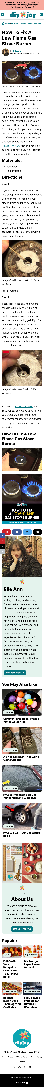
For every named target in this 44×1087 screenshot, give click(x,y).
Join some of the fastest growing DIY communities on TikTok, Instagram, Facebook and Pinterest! (22, 4)
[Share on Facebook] (2, 535)
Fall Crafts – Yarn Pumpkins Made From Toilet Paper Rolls (10, 969)
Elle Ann (17, 51)
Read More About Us (22, 929)
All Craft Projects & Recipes (15, 1052)
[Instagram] (14, 1067)
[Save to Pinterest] (2, 541)
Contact (22, 1062)
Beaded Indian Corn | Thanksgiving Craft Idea (12, 1002)
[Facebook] (19, 1067)
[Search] (41, 14)
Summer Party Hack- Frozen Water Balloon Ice (21, 720)
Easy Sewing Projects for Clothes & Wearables (32, 1002)
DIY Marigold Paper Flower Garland (32, 964)
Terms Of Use (7, 1057)
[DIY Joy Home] (23, 14)
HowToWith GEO (11, 145)
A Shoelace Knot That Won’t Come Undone (21, 758)
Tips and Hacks (25, 24)
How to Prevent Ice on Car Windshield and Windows (19, 796)
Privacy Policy (36, 1057)
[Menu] (2, 14)
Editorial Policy (22, 1057)
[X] (24, 1067)
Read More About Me (15, 673)
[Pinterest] (29, 1067)
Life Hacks (37, 24)
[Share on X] (2, 546)
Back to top (20, 1083)
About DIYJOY (34, 1052)
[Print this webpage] (2, 551)
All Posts (14, 24)
